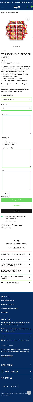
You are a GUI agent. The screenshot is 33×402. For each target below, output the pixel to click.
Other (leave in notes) (10, 144)
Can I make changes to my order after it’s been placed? (12, 264)
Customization (5, 114)
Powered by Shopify (5, 395)
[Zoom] (28, 18)
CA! (5, 139)
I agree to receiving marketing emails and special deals (16, 340)
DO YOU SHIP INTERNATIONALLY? (11, 259)
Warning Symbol (5, 137)
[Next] (19, 46)
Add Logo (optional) (16, 200)
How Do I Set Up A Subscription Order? (12, 277)
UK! (5, 141)
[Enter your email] (30, 336)
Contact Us (21, 248)
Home (2, 12)
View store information (11, 221)
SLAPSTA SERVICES (9, 371)
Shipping (8, 63)
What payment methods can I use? (13, 254)
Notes (3, 170)
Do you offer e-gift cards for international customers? (12, 271)
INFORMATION (7, 365)
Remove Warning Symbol (10, 143)
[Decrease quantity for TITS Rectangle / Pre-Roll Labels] (2, 194)
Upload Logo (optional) (5, 196)
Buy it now (16, 211)
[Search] (27, 7)
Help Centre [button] (4, 312)
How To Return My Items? (10, 283)
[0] (30, 7)
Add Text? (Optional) (6, 148)
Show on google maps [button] (7, 355)
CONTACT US (6, 378)
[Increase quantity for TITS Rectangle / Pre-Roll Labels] (8, 194)
